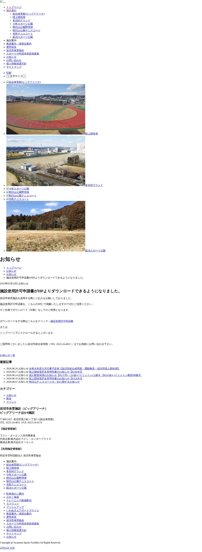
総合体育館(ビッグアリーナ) (29, 13)
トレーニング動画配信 (19, 500)
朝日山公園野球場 (23, 27)
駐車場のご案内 (15, 493)
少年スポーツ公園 (23, 23)
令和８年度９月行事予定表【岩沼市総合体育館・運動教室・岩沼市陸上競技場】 (74, 368)
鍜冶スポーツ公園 (23, 37)
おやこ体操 (12, 497)
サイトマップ (13, 67)
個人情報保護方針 (16, 63)
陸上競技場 (19, 17)
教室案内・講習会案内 (19, 43)
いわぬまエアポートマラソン (22, 510)
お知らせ (11, 57)
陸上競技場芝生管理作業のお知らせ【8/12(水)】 (56, 378)
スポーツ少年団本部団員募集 (22, 53)
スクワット (12, 503)
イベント (11, 402)
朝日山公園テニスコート (26, 30)
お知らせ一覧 (7, 355)
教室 (8, 398)
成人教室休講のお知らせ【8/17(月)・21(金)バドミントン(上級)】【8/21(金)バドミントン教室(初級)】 (85, 375)
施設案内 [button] (11, 10)
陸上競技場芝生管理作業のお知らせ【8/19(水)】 (56, 372)
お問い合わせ (13, 60)
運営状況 (11, 47)
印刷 (8, 72)
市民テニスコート (23, 33)
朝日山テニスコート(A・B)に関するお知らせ (54, 381)
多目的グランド (21, 20)
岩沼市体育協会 (15, 50)
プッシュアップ (15, 507)
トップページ (13, 7)
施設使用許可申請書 (61, 321)
